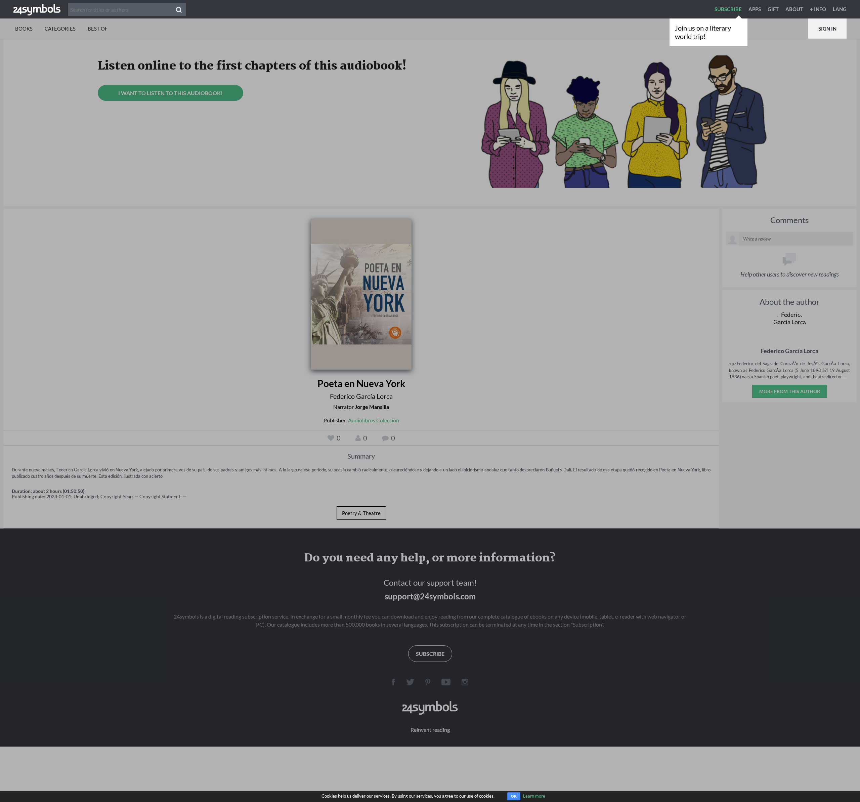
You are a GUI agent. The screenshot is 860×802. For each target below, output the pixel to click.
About (794, 9)
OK (514, 796)
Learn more (534, 796)
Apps (754, 9)
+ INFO (818, 9)
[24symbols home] (36, 9)
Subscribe (728, 9)
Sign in (827, 29)
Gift (773, 9)
